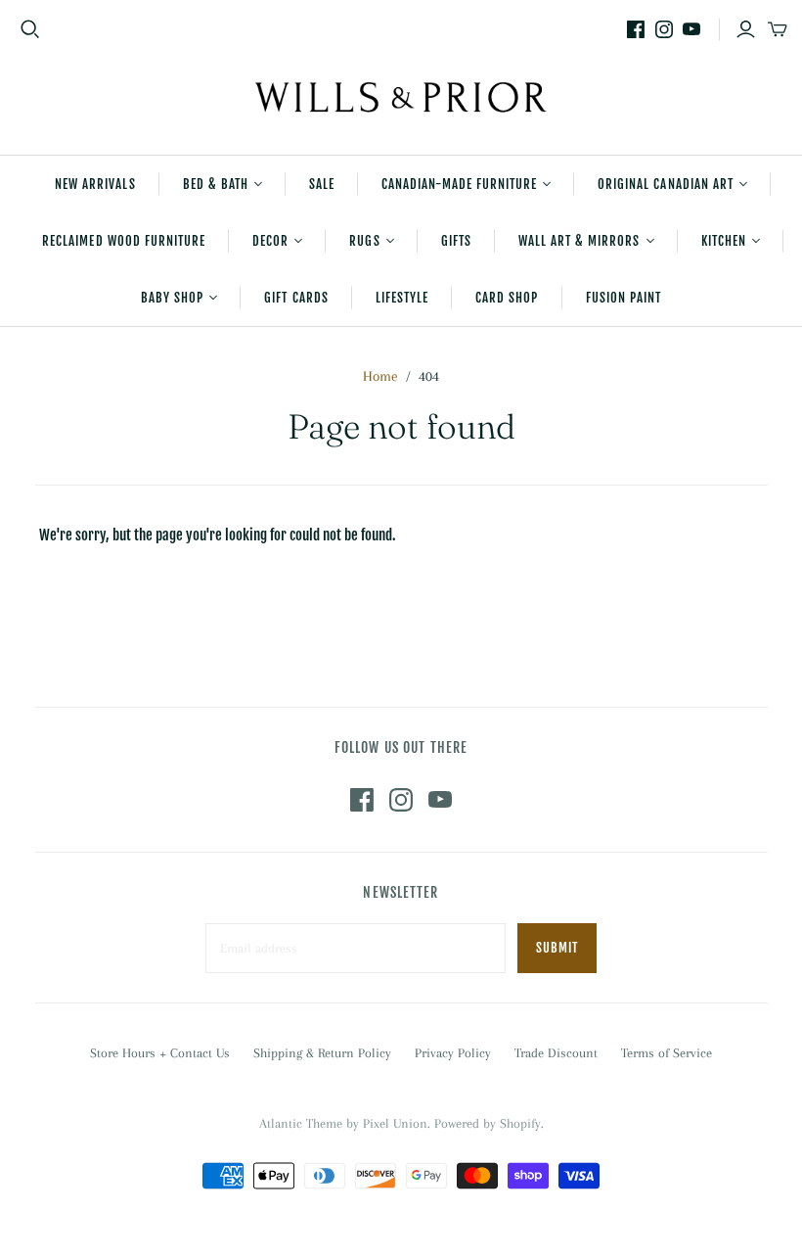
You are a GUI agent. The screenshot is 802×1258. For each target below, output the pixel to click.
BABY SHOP (172, 297)
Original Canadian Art (666, 184)
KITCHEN (723, 241)
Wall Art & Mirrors (579, 241)
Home (380, 376)
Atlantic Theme (300, 1123)
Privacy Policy (453, 1053)
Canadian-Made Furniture (459, 184)
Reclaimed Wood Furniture (123, 241)
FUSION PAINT (623, 297)
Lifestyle (402, 297)
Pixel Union (395, 1123)
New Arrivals (95, 184)
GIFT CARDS (296, 297)
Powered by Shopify (487, 1123)
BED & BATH (215, 184)
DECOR (270, 241)
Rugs (364, 241)
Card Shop (506, 297)
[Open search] (30, 29)
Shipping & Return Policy (322, 1053)
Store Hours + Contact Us (160, 1053)
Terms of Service (666, 1053)
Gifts (456, 241)
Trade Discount (556, 1053)
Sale (321, 184)
